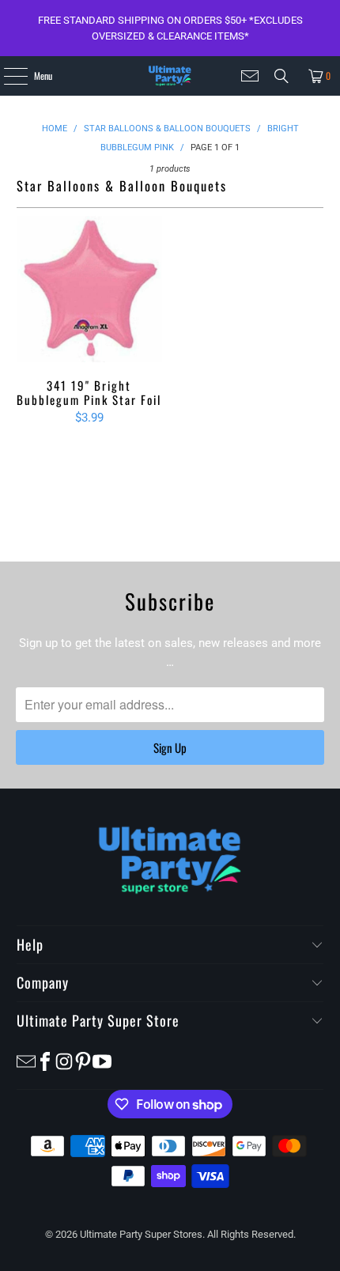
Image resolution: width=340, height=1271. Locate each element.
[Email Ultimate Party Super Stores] (250, 76)
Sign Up (170, 747)
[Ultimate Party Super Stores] (170, 76)
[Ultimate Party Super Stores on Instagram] (64, 1060)
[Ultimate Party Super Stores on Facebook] (45, 1060)
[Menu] (6, 76)
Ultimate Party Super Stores (141, 1234)
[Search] (281, 76)
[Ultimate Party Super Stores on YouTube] (102, 1060)
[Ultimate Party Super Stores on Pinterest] (83, 1060)
